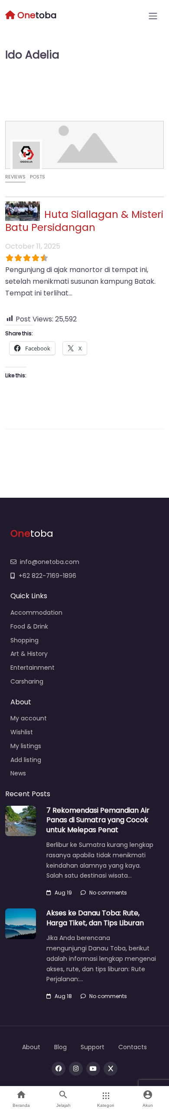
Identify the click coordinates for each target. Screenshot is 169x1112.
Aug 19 (63, 892)
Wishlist (21, 732)
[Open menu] (153, 16)
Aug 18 (63, 996)
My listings (25, 746)
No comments (108, 892)
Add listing (25, 759)
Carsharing (26, 681)
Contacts (132, 1047)
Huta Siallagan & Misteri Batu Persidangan (84, 220)
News (18, 773)
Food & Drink (29, 626)
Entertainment (32, 667)
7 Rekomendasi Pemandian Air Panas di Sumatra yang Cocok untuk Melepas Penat (98, 820)
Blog (60, 1047)
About (31, 1047)
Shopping (24, 640)
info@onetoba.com (49, 562)
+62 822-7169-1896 (47, 575)
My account (28, 718)
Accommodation (36, 612)
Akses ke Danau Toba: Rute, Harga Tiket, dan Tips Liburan (95, 917)
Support (92, 1047)
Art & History (29, 653)
